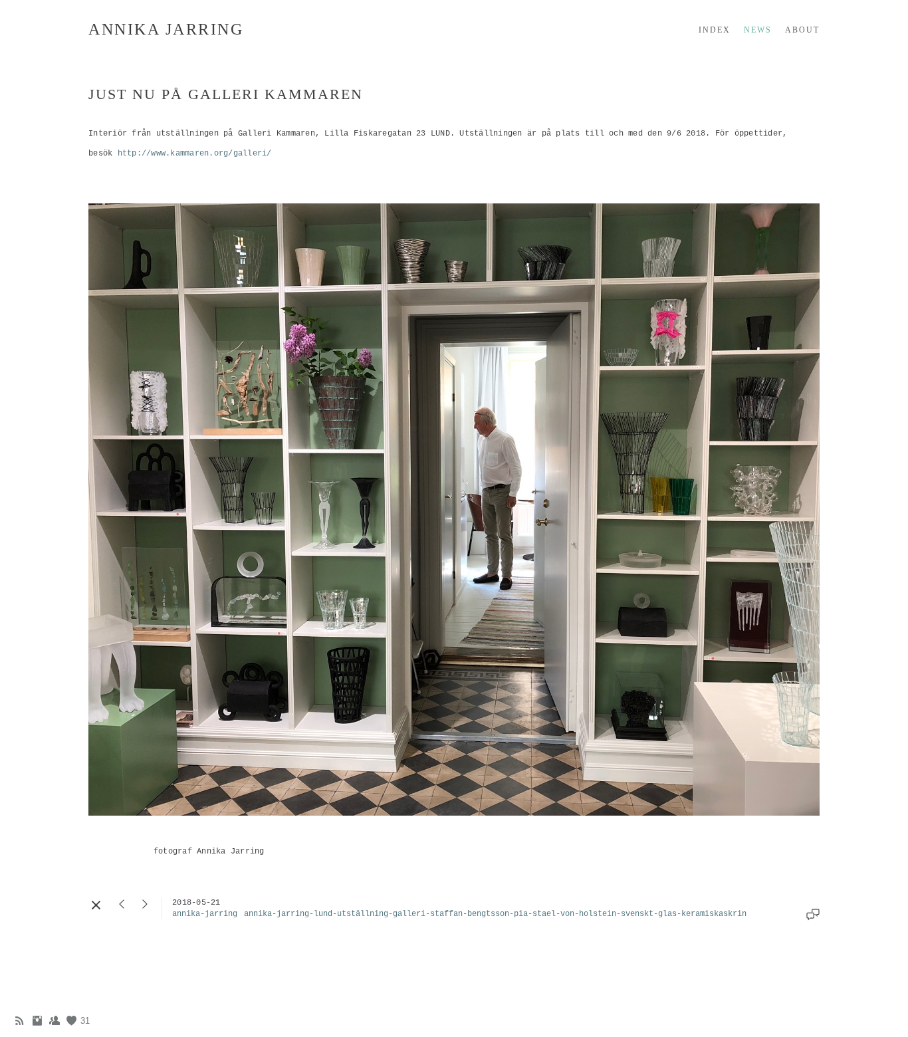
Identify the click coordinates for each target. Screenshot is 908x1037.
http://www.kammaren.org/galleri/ (195, 153)
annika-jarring (204, 914)
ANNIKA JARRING (165, 29)
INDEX (715, 30)
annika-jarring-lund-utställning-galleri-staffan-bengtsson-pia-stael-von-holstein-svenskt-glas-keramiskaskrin (495, 914)
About (802, 30)
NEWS (758, 30)
